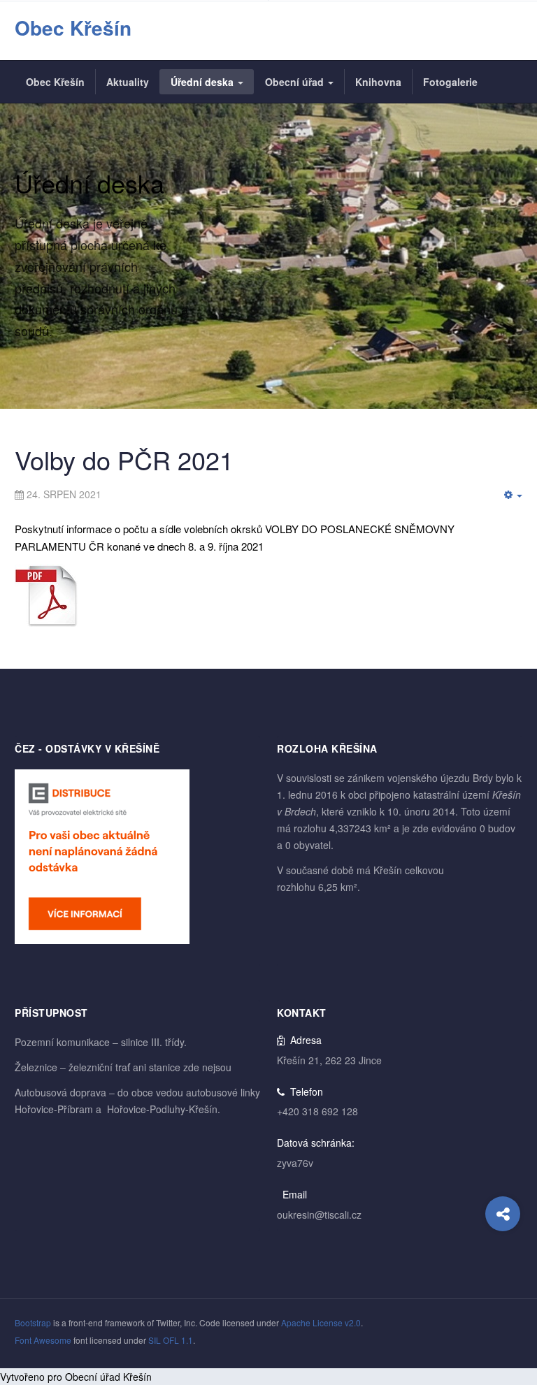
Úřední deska (203, 82)
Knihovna (378, 82)
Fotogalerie (450, 82)
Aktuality (127, 82)
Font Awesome (43, 1340)
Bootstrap (33, 1322)
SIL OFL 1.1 (170, 1340)
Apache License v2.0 (321, 1322)
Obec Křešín (55, 82)
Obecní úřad (296, 82)
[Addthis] (502, 1213)
